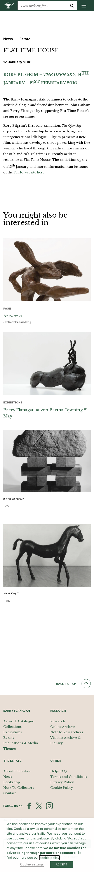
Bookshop (11, 782)
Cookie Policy (61, 788)
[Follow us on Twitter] (39, 806)
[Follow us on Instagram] (49, 805)
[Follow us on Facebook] (29, 806)
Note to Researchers (66, 732)
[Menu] (84, 5)
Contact (9, 793)
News (7, 777)
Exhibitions (12, 732)
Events (8, 738)
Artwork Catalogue (18, 721)
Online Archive (62, 727)
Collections (12, 727)
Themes (9, 749)
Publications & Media (20, 743)
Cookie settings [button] (32, 864)
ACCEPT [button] (61, 864)
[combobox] (42, 5)
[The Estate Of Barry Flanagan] (10, 5)
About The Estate (17, 771)
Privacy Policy (62, 782)
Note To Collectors (18, 788)
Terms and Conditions (68, 777)
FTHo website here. (29, 172)
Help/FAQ (58, 771)
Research (57, 721)
